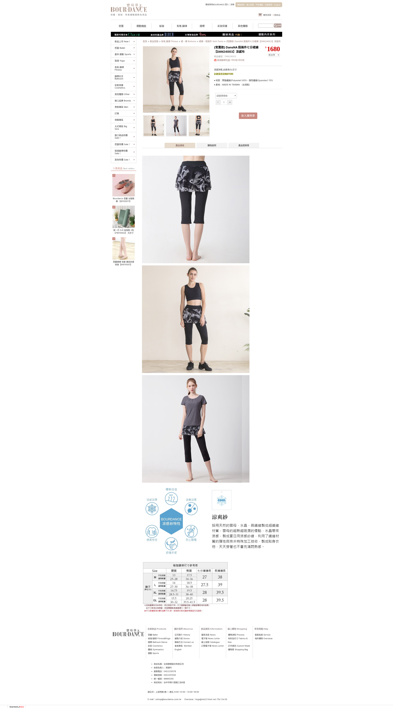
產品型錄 (154, 41)
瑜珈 (150, 638)
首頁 (145, 41)
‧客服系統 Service (262, 634)
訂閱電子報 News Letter (212, 646)
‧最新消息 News (208, 634)
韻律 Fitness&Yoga (161, 638)
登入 (227, 4)
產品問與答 (243, 145)
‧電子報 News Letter (210, 638)
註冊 (232, 4)
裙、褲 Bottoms (188, 41)
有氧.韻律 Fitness (169, 41)
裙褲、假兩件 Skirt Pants (211, 41)
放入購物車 (248, 115)
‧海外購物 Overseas (263, 638)
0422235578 (170, 671)
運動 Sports (153, 653)
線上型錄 (250, 5)
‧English (178, 649)
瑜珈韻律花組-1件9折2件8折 (231, 60)
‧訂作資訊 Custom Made (239, 646)
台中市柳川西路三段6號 (174, 682)
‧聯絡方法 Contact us (184, 642)
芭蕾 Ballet (153, 634)
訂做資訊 (268, 5)
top (294, 73)
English (277, 5)
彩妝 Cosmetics (155, 646)
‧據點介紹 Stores (182, 638)
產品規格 (180, 145)
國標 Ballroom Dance (157, 642)
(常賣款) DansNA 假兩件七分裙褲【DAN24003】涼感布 (253, 41)
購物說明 (212, 145)
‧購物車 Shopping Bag (238, 649)
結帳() (295, 52)
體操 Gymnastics (156, 649)
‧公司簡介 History (182, 634)
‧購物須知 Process (236, 634)
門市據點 (259, 5)
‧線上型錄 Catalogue (210, 642)
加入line (295, 56)
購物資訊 (241, 5)
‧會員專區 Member (183, 646)
